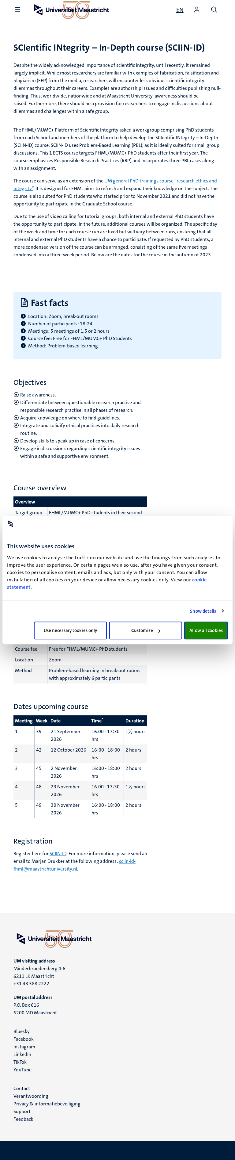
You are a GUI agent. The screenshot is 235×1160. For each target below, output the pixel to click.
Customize (142, 630)
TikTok (20, 1062)
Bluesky (21, 1031)
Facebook (23, 1039)
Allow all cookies (206, 630)
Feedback (23, 1119)
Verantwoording (30, 1096)
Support (22, 1111)
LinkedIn (22, 1054)
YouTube (22, 1069)
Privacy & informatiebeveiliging (46, 1104)
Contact (21, 1088)
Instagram (24, 1046)
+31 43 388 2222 (31, 983)
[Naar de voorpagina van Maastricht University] (117, 938)
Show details (203, 611)
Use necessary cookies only (70, 630)
